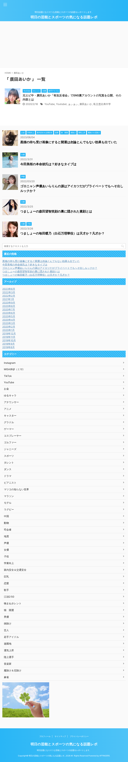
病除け (7, 623)
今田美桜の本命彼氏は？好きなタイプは (48, 164)
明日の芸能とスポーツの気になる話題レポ (64, 17)
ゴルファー (10, 442)
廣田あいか (85, 104)
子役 (6, 556)
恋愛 (6, 583)
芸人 (6, 630)
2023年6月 (8, 288)
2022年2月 (8, 295)
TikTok (8, 375)
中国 (6, 516)
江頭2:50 (9, 596)
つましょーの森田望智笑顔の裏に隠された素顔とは (56, 211)
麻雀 (6, 677)
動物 (6, 522)
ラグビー (9, 509)
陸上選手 (9, 657)
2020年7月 (8, 309)
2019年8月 (8, 347)
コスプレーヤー (12, 435)
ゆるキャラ (10, 395)
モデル (7, 502)
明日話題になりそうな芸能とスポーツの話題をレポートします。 (64, 750)
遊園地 (7, 643)
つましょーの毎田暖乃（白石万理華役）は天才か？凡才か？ (62, 233)
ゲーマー (9, 429)
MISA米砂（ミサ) (13, 369)
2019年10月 (9, 340)
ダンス (7, 469)
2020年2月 (8, 326)
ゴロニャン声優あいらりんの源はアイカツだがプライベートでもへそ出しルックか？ (49, 268)
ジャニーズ (10, 449)
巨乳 (6, 576)
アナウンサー (11, 402)
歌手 (6, 590)
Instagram (10, 362)
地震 (6, 536)
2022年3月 (8, 292)
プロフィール (45, 736)
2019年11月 (8, 336)
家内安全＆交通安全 (15, 569)
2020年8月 (8, 306)
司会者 (7, 529)
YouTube (49, 104)
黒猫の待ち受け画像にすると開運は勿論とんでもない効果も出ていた (68, 142)
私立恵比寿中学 (102, 104)
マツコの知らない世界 (16, 489)
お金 (6, 388)
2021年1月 (8, 299)
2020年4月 (8, 319)
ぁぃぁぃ (73, 104)
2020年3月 (8, 323)
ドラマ (7, 475)
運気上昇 (9, 650)
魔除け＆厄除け (12, 670)
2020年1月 (8, 330)
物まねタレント (12, 603)
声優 (6, 543)
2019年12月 (9, 333)
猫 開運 (9, 610)
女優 (6, 549)
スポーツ (9, 455)
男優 (6, 616)
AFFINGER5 (104, 756)
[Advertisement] (64, 44)
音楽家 (7, 663)
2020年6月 (8, 312)
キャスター (10, 415)
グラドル (9, 422)
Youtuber (61, 104)
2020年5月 (8, 316)
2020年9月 (8, 302)
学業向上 (9, 563)
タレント (9, 462)
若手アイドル (11, 636)
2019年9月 (8, 343)
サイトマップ (60, 736)
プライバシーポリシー (79, 736)
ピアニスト (10, 482)
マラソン (9, 496)
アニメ (7, 408)
